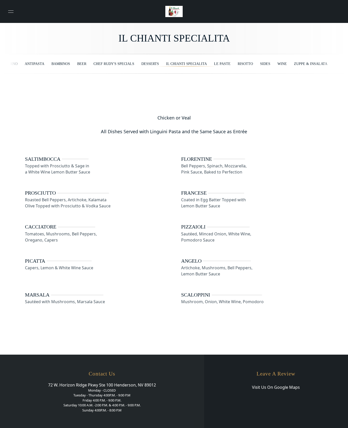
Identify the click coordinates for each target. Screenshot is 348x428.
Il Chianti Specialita (186, 64)
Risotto (245, 64)
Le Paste (222, 64)
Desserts (150, 64)
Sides (265, 64)
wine (282, 64)
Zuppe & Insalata (310, 64)
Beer (81, 64)
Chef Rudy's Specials (113, 64)
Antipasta (34, 64)
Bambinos (60, 64)
